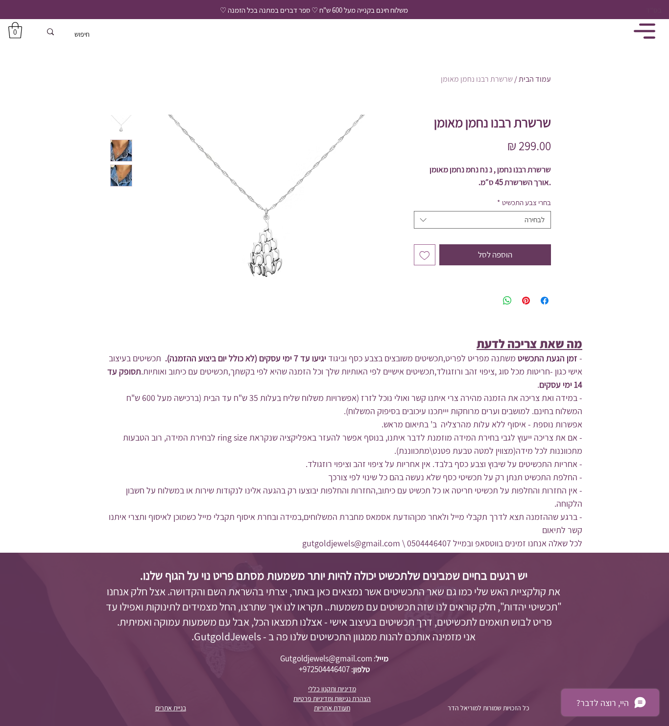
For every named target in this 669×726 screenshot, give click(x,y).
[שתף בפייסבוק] (544, 300)
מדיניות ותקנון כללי (332, 688)
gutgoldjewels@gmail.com (351, 543)
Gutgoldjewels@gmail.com (326, 658)
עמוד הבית (535, 79)
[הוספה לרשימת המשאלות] (424, 255)
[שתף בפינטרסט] (526, 300)
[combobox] (482, 220)
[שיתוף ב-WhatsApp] (507, 300)
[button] (15, 30)
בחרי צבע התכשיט (524, 202)
